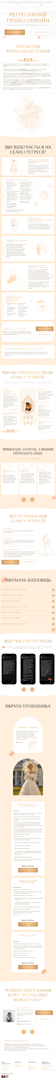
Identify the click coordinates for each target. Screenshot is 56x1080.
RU (54, 2)
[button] (24, 500)
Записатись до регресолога (23, 2)
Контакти (48, 2)
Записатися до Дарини (15, 32)
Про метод (4, 2)
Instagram (4, 1066)
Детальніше (44, 1019)
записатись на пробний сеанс (28, 924)
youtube (4, 1070)
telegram (4, 1068)
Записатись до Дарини (12, 2)
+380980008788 (19, 1066)
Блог (45, 2)
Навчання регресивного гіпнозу (36, 2)
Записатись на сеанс (28, 967)
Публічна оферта (47, 1066)
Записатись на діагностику (28, 870)
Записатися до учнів (41, 32)
